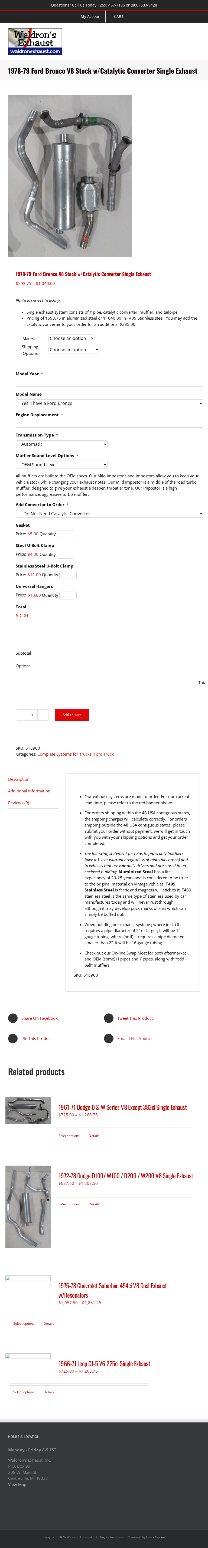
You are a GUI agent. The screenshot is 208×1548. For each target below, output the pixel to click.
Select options (69, 1135)
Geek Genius (155, 1537)
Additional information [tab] (29, 790)
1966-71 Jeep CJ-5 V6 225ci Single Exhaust (104, 1363)
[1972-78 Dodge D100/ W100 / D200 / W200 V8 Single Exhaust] (28, 1207)
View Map (17, 1484)
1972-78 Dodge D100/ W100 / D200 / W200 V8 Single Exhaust (125, 1175)
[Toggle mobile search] (188, 31)
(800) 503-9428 (144, 5)
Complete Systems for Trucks (64, 754)
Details (94, 1135)
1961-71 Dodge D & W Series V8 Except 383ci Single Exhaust (122, 1107)
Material (30, 338)
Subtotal (23, 653)
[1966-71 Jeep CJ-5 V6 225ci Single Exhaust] (28, 1363)
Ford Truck (104, 754)
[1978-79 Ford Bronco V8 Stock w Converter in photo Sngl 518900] (104, 176)
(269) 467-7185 (112, 5)
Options (23, 665)
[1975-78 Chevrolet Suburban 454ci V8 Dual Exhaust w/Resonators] (28, 1289)
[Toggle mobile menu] (198, 31)
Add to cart (72, 714)
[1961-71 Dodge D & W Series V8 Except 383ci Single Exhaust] (28, 1110)
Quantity (48, 533)
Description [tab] (19, 779)
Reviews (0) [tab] (18, 802)
